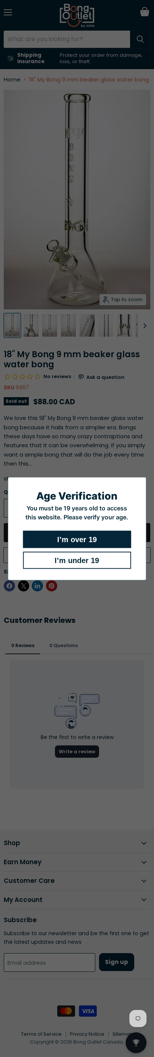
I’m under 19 (77, 560)
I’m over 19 (77, 539)
